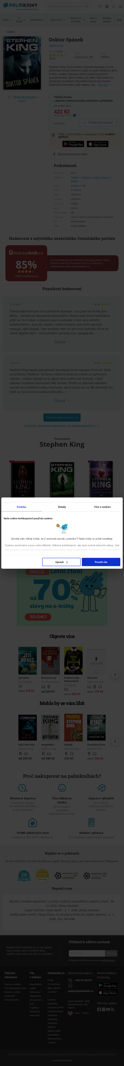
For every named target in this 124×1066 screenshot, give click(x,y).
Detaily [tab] (62, 506)
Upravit (59, 562)
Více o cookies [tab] (102, 506)
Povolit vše (101, 562)
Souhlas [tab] (21, 506)
